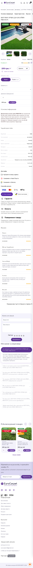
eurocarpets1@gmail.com (7, 548)
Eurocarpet (3, 9)
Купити (23, 68)
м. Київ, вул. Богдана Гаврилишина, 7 (10, 550)
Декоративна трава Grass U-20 (7, 443)
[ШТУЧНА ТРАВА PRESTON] (24, 53)
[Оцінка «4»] (21, 336)
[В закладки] (3, 450)
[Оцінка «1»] (15, 336)
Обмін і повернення (6, 506)
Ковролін (3, 523)
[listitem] (4, 190)
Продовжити (16, 339)
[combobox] (16, 89)
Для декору (17, 9)
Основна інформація (7, 14)
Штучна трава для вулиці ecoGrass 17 (23, 443)
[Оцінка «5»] (24, 336)
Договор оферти (5, 509)
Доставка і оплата (6, 503)
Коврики (3, 536)
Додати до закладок (8, 71)
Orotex (8, 59)
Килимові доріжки (5, 525)
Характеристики (19, 14)
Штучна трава (10, 9)
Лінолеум (3, 531)
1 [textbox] (2, 89)
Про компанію (4, 500)
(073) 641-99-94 (5, 545)
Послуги (3, 511)
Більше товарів (16, 454)
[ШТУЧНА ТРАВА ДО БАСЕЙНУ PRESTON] (16, 36)
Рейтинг (10, 335)
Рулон (15, 79)
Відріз (6, 79)
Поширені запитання (6, 514)
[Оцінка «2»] (17, 336)
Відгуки (28, 14)
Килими (3, 528)
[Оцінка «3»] (19, 336)
